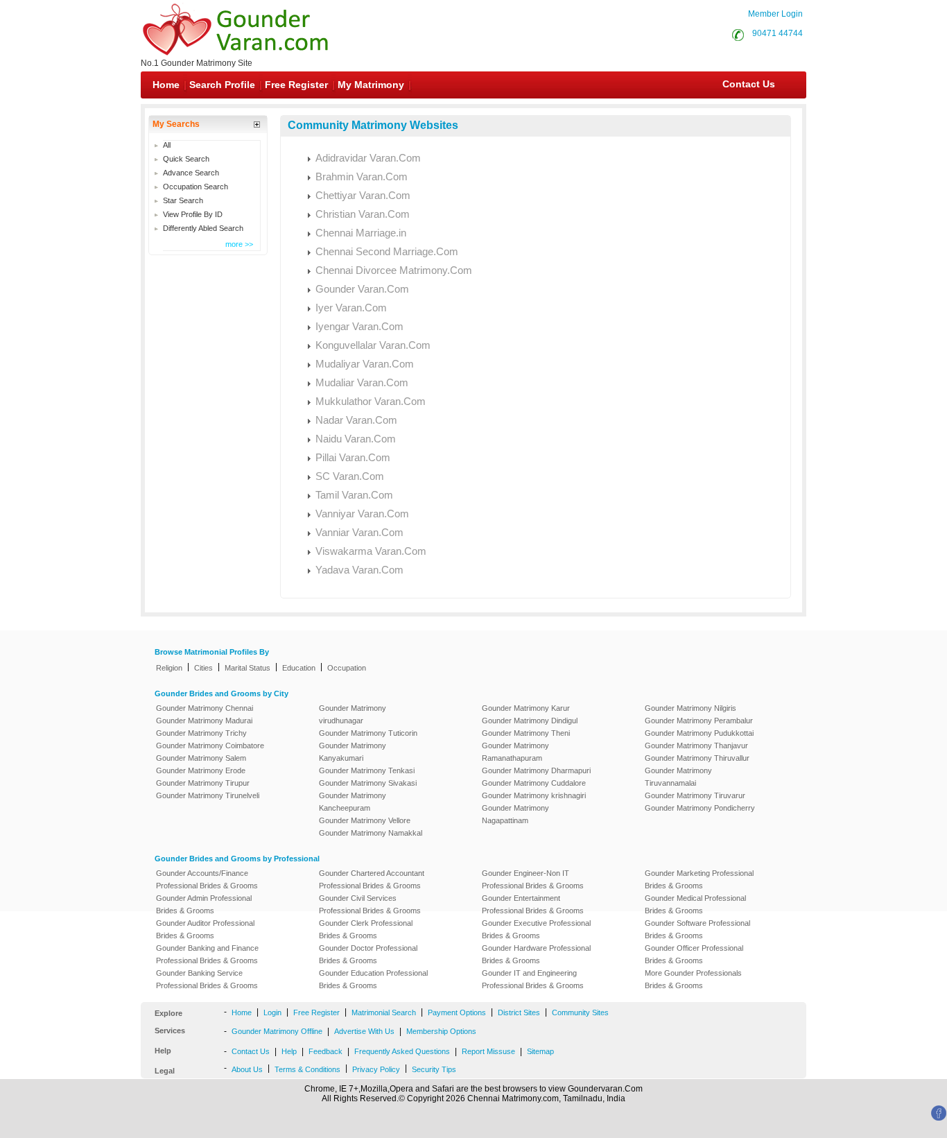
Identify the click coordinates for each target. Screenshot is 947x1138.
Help (289, 1051)
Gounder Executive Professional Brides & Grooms (536, 929)
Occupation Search (195, 186)
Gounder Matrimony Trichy (201, 733)
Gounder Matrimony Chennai (204, 708)
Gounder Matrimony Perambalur (699, 720)
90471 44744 (777, 33)
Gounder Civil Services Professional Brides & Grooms (370, 904)
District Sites (519, 1012)
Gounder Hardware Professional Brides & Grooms (536, 954)
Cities (203, 668)
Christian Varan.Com (362, 214)
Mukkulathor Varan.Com (370, 401)
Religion (169, 668)
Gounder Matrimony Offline (277, 1031)
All (167, 145)
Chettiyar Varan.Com (362, 195)
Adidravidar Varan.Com (368, 158)
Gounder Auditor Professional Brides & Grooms (205, 929)
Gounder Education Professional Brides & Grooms (373, 979)
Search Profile (222, 84)
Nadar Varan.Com (356, 420)
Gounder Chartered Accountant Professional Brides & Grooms (371, 879)
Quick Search (186, 159)
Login (272, 1012)
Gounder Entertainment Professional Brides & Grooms (533, 904)
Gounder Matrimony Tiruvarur (695, 795)
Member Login (775, 14)
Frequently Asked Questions (402, 1051)
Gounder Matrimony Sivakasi (368, 783)
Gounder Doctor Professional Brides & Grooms (368, 954)
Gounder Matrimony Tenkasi (367, 770)
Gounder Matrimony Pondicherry (700, 808)
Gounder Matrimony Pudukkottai (699, 733)
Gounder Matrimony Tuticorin (368, 733)
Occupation (346, 668)
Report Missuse (488, 1051)
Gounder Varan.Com (362, 289)
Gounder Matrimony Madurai (204, 720)
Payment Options (457, 1012)
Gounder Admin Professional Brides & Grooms (204, 904)
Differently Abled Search (203, 228)
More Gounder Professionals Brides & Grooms (693, 979)
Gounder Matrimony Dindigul (529, 720)
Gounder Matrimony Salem (201, 758)
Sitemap (540, 1051)
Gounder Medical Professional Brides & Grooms (695, 904)
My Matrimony (371, 84)
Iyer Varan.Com (351, 307)
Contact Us (747, 83)
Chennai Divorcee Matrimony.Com (393, 270)
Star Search (183, 200)
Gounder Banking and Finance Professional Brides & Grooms (207, 954)
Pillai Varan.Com (352, 457)
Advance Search (191, 173)
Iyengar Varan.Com (359, 326)
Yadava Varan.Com (359, 570)
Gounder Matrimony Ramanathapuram (515, 751)
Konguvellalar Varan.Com (373, 345)
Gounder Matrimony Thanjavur (696, 745)
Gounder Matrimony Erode (200, 770)
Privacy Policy (376, 1069)
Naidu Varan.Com (355, 439)
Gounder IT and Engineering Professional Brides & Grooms (533, 979)
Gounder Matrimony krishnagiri (534, 795)
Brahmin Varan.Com (361, 176)
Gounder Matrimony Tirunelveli (207, 795)
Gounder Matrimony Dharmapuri (536, 770)
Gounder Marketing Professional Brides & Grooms (699, 879)
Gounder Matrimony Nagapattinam (515, 814)
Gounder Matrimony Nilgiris (690, 708)
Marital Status (247, 668)
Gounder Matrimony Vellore (364, 820)
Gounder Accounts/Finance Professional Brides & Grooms (207, 879)
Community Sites (580, 1012)
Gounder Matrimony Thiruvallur (697, 758)
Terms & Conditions (307, 1069)
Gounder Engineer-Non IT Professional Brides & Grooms (533, 879)
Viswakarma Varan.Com (370, 551)
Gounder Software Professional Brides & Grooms (697, 929)
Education (298, 668)
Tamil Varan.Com (354, 495)
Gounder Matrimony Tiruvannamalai (678, 776)
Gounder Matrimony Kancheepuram (352, 801)
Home (166, 84)
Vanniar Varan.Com (359, 532)
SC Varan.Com (349, 476)
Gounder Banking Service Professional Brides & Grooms (207, 979)
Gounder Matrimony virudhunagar (352, 714)
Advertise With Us (364, 1031)
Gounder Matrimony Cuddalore (534, 783)
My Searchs (176, 124)
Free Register (296, 84)
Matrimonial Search (383, 1012)
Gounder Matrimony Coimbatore (210, 745)
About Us (247, 1069)
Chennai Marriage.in (360, 233)
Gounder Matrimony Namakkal (370, 833)
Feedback (325, 1051)
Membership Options (441, 1031)
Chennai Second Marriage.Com (386, 251)
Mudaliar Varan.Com (361, 382)
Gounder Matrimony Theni (526, 733)
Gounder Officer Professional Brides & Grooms (694, 954)
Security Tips (434, 1069)
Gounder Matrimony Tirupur (203, 783)
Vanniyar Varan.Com (362, 513)
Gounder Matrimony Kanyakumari (352, 751)
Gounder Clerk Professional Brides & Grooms (365, 929)
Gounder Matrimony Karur (526, 708)
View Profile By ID (193, 214)
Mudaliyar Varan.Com (364, 364)
